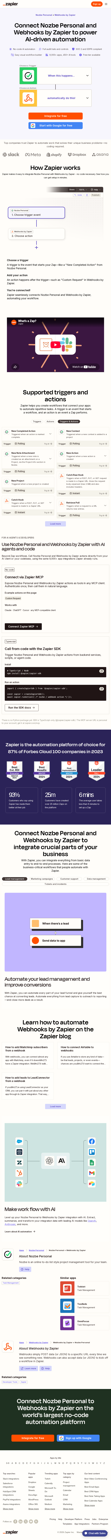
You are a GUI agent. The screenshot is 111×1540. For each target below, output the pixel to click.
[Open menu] (106, 4)
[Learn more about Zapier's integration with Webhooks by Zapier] (8, 1347)
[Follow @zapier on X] (26, 1521)
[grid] (20, 210)
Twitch (47, 1479)
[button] (55, 125)
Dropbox (32, 1482)
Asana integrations (11, 1504)
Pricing (53, 1519)
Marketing (67, 1504)
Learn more (30, 1368)
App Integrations (81, 1524)
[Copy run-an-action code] (101, 689)
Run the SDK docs (19, 707)
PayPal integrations (12, 1499)
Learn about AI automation (18, 1231)
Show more (8, 1509)
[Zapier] (10, 4)
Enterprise (103, 1519)
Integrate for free (55, 115)
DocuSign (32, 1495)
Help (27, 1269)
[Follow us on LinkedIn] (20, 1521)
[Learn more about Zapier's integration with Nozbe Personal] (8, 1254)
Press (87, 1519)
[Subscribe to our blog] (36, 1521)
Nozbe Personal (44, 15)
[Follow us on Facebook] (15, 1521)
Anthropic (10, 1224)
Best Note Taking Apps (94, 1496)
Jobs (94, 1519)
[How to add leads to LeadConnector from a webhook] (28, 1086)
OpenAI (92, 1220)
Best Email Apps (91, 1487)
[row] (20, 210)
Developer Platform (73, 1519)
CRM (65, 1499)
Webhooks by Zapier (64, 15)
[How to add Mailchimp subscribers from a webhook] (28, 1055)
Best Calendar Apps (93, 1501)
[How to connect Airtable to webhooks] (83, 1055)
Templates (67, 1524)
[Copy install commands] (101, 671)
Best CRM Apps (91, 1491)
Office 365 (33, 1504)
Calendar (67, 1490)
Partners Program (100, 1524)
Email (65, 1495)
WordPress (33, 1499)
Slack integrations (11, 1479)
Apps (21, 1250)
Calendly (49, 1483)
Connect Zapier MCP (21, 626)
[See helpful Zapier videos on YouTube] (31, 1521)
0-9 (7, 1463)
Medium (48, 1504)
